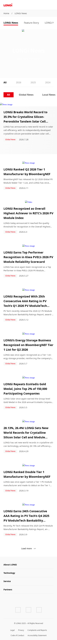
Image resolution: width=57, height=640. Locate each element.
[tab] (11, 23)
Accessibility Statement (37, 635)
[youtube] (18, 609)
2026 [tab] (18, 82)
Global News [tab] (26, 94)
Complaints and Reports (37, 630)
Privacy (21, 630)
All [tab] (5, 82)
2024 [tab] (47, 82)
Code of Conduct (17, 635)
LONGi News (21, 13)
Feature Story (31, 22)
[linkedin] (28, 609)
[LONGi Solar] (8, 5)
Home (6, 13)
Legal (12, 630)
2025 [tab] (33, 82)
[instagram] (39, 609)
